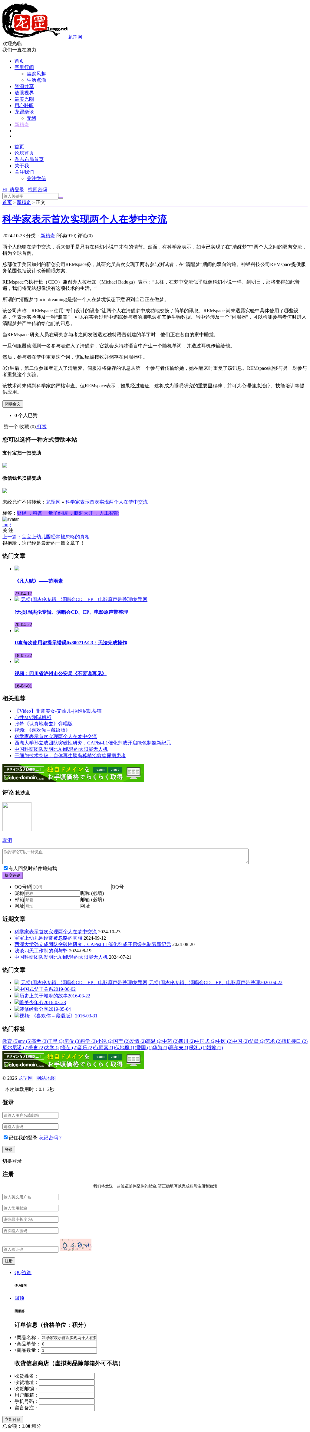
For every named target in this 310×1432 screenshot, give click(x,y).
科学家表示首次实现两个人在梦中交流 (84, 219)
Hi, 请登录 (13, 189)
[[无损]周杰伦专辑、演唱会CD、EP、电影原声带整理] (81, 599)
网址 (19, 905)
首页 (19, 61)
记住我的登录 (23, 1137)
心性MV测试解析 (33, 717)
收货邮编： (27, 1388)
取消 (7, 840)
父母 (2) (257, 1041)
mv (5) (25, 1041)
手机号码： (27, 1401)
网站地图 (46, 1078)
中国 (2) (240, 1041)
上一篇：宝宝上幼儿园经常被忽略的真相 (46, 536)
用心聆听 (24, 105)
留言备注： (27, 1407)
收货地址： (27, 1382)
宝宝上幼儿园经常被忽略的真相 (48, 938)
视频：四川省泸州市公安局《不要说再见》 (61, 673)
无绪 (31, 118)
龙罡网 (75, 37)
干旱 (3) (56, 1041)
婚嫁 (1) (214, 1047)
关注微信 (36, 178)
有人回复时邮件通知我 (32, 868)
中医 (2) (224, 1041)
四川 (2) (187, 1041)
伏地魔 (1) (125, 1047)
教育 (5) (10, 1041)
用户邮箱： (27, 1395)
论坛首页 (24, 153)
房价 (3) (72, 1041)
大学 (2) (53, 1047)
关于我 (22, 165)
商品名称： (28, 1337)
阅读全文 (13, 404)
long (6, 524)
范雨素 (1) (104, 1047)
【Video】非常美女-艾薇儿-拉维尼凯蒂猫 (58, 711)
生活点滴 (36, 80)
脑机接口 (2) (295, 1041)
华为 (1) (161, 1047)
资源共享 (24, 86)
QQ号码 (23, 886)
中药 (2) (170, 1041)
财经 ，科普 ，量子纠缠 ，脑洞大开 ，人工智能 (68, 513)
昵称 (19, 893)
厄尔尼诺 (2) (15, 1047)
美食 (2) (36, 1047)
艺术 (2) (273, 1041)
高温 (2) (154, 1041)
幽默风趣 (36, 73)
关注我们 (24, 172)
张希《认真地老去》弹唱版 (44, 723)
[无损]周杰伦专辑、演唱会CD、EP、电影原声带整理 (71, 612)
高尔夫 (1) (179, 1047)
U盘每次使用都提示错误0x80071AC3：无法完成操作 (71, 642)
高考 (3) (39, 1041)
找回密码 (37, 189)
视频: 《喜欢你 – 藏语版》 (42, 730)
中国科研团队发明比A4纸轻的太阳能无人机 (61, 749)
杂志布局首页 (29, 159)
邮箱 (19, 899)
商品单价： (28, 1343)
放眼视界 (24, 92)
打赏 (42, 426)
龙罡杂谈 (24, 111)
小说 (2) (105, 1041)
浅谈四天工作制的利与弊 (41, 950)
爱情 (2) (138, 1041)
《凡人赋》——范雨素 (39, 580)
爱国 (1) (144, 1047)
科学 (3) (89, 1041)
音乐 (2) (86, 1047)
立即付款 (13, 1419)
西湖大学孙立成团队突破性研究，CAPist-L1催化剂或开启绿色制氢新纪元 (93, 742)
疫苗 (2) (69, 1047)
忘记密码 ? (50, 1137)
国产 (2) (121, 1041)
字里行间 (24, 67)
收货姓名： (27, 1375)
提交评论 (13, 875)
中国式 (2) (205, 1041)
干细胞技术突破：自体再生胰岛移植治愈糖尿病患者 (70, 755)
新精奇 (22, 124)
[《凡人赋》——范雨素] (17, 568)
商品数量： (28, 1350)
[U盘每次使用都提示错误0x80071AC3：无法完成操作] (17, 630)
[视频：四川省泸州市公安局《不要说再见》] (17, 661)
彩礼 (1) (198, 1047)
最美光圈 (24, 99)
